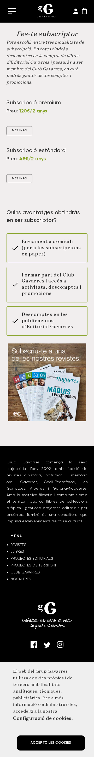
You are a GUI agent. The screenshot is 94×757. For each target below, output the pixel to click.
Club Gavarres (25, 572)
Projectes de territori (33, 565)
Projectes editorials (31, 558)
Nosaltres (20, 579)
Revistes (18, 545)
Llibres (17, 551)
